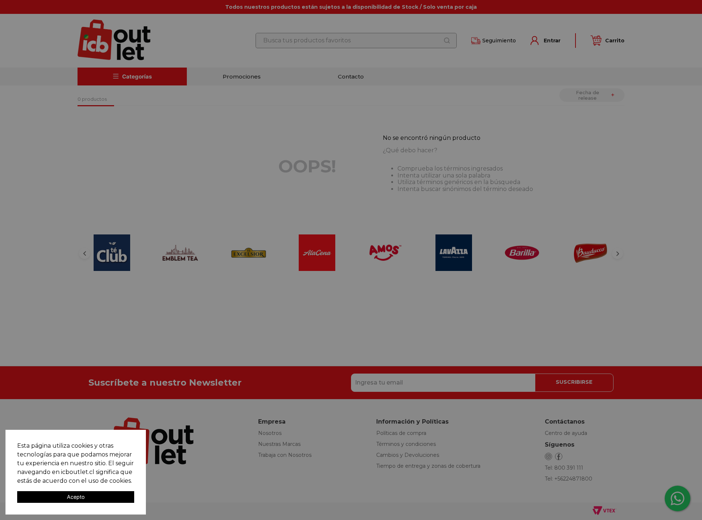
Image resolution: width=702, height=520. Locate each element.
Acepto (76, 497)
